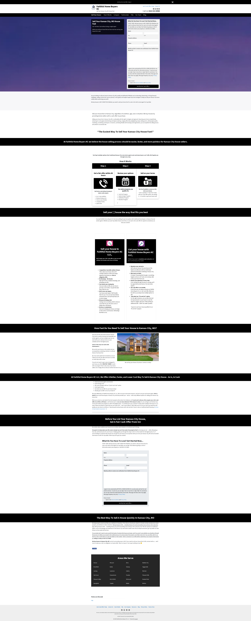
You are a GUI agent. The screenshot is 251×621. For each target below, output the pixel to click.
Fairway (128, 567)
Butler (111, 567)
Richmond (128, 579)
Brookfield (96, 567)
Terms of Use (151, 607)
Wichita (144, 583)
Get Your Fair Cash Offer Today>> (124, 2)
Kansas (95, 563)
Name (129, 31)
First (129, 35)
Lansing (95, 571)
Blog (144, 15)
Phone (129, 43)
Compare (116, 15)
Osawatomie (113, 575)
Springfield (96, 583)
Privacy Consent (131, 81)
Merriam (144, 571)
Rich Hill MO (113, 579)
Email (145, 43)
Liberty (127, 571)
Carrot (136, 619)
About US (157, 6)
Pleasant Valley (97, 579)
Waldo (127, 583)
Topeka (111, 583)
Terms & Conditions (139, 82)
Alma (127, 563)
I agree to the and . (140, 82)
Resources (134, 607)
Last (145, 35)
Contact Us (110, 607)
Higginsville (145, 567)
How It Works (108, 15)
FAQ (132, 15)
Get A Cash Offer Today (148, 6)
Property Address (132, 38)
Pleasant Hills (145, 575)
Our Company (127, 607)
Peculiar (128, 575)
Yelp (92, 600)
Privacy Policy (148, 82)
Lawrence (112, 571)
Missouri (112, 563)
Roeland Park (145, 579)
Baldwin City (145, 563)
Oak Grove (96, 575)
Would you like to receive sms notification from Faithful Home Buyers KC (143, 49)
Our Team (138, 15)
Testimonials (125, 15)
